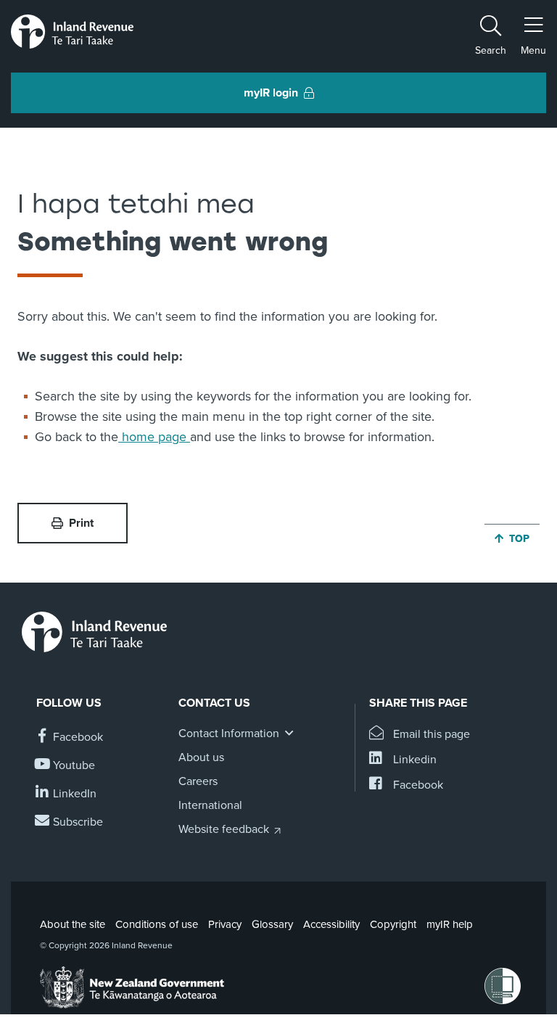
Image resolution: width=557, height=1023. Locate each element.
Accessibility (331, 924)
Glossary (272, 924)
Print (81, 523)
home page (154, 437)
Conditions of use (156, 924)
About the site (72, 924)
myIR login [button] (271, 93)
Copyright (393, 924)
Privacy (225, 924)
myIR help (449, 924)
